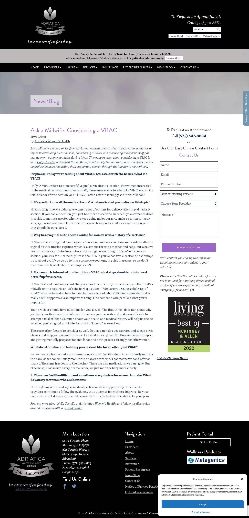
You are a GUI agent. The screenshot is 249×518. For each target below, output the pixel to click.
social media (73, 408)
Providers (131, 447)
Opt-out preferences (201, 511)
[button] (242, 478)
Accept (203, 504)
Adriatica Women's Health (52, 141)
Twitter (73, 486)
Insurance (110, 67)
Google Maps (70, 472)
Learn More (173, 58)
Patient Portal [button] (176, 36)
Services (131, 458)
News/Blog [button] (165, 67)
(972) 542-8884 (208, 22)
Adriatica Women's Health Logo (50, 22)
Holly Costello (46, 162)
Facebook (64, 486)
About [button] (70, 67)
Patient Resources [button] (136, 67)
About (129, 452)
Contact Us (132, 480)
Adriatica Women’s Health (99, 403)
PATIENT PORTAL (209, 442)
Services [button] (89, 67)
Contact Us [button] (188, 67)
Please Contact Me (189, 247)
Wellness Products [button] (211, 36)
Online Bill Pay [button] (193, 36)
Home (34, 67)
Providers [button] (51, 67)
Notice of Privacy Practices (143, 486)
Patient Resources (137, 469)
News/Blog (132, 475)
